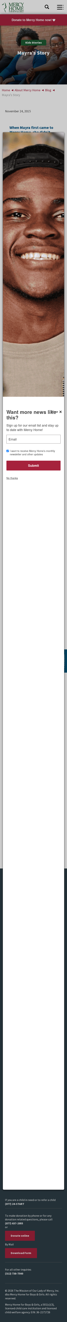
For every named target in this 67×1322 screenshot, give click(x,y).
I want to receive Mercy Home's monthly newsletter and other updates (32, 452)
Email (13, 439)
